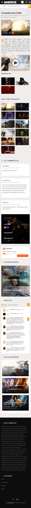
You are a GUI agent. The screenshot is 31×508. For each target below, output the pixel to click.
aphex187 (8, 313)
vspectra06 (5, 166)
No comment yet (11, 17)
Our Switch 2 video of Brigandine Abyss (14, 369)
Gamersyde (10, 503)
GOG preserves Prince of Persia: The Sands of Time (15, 403)
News (2, 479)
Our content (5, 482)
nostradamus (6, 180)
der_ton (8, 309)
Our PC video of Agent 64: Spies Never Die (14, 386)
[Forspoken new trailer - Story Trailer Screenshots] (8, 107)
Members (4, 305)
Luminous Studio (8, 240)
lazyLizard (5, 202)
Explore (3, 485)
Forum (3, 489)
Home (4, 6)
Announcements (12, 305)
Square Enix (7, 234)
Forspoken (7, 45)
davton (5, 15)
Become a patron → (22, 255)
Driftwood (8, 341)
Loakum (8, 317)
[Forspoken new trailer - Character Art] (8, 81)
